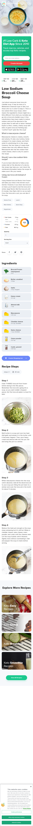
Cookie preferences (16, 812)
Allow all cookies (16, 822)
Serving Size (8, 239)
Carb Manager (10, 3)
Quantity (6, 231)
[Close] (31, 786)
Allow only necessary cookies (16, 817)
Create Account (16, 63)
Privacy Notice (27, 808)
